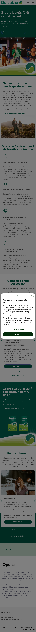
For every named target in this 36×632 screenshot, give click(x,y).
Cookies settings (18, 329)
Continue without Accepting (25, 296)
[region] (18, 316)
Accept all (18, 334)
